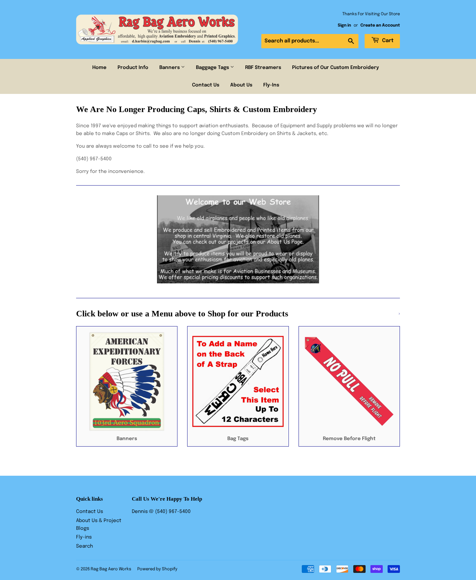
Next (386, 239)
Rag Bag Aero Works (111, 569)
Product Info (133, 67)
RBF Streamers (263, 67)
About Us (241, 85)
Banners (170, 67)
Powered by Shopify (157, 569)
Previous (90, 239)
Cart (387, 40)
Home (99, 67)
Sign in (344, 25)
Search (84, 546)
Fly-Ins (271, 85)
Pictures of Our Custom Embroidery (335, 67)
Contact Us (205, 85)
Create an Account (380, 25)
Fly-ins (84, 537)
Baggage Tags (213, 67)
